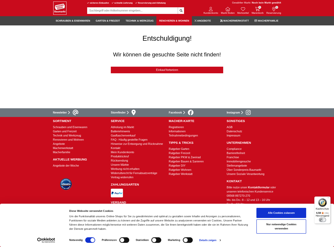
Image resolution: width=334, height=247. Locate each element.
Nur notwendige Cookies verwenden (281, 226)
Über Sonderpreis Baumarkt (244, 169)
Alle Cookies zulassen (281, 212)
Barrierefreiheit (236, 153)
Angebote (204, 20)
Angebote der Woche (66, 165)
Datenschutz (234, 131)
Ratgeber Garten (179, 148)
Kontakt (115, 148)
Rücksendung (119, 160)
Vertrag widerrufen (122, 177)
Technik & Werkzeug (140, 20)
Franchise (233, 157)
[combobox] (135, 10)
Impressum (233, 135)
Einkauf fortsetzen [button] (167, 69)
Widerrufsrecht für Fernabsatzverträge (134, 173)
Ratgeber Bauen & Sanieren (186, 161)
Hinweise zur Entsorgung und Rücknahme (137, 143)
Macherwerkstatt (236, 20)
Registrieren (176, 127)
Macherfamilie (267, 20)
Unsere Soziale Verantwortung (245, 173)
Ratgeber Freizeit (179, 153)
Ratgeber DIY (177, 165)
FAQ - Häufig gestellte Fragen (129, 139)
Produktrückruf (120, 156)
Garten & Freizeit (108, 20)
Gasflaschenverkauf (123, 135)
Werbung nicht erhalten (125, 168)
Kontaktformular (259, 187)
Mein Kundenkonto (122, 152)
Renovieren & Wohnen (174, 20)
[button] (211, 11)
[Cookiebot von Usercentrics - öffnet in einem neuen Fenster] (46, 240)
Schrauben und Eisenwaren (70, 127)
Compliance (234, 148)
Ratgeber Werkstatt (180, 173)
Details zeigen (207, 240)
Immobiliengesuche (239, 161)
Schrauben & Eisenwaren (73, 20)
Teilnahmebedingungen (183, 135)
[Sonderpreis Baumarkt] (60, 7)
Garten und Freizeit (65, 131)
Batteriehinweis (120, 131)
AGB (230, 127)
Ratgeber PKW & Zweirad (185, 157)
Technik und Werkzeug (67, 135)
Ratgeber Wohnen (180, 169)
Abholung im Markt (122, 127)
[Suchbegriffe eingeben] (181, 10)
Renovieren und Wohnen (68, 139)
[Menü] (328, 199)
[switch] (124, 240)
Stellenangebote (237, 165)
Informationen (177, 131)
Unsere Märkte (120, 164)
